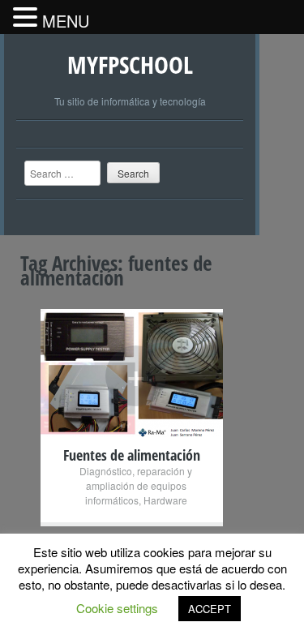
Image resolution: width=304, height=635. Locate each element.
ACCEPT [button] (209, 608)
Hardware (165, 500)
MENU (65, 20)
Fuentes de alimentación (131, 455)
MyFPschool (130, 64)
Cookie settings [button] (117, 607)
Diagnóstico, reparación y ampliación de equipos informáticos (135, 485)
